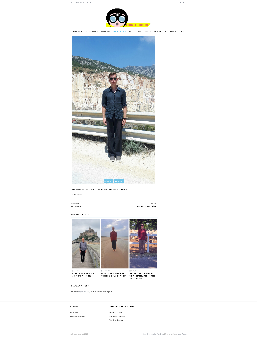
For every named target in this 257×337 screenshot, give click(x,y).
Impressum (74, 312)
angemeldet (82, 292)
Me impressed (119, 32)
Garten (147, 32)
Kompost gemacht (115, 312)
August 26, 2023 (106, 271)
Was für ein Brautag (116, 320)
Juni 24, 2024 (76, 271)
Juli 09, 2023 (134, 271)
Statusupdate (92, 32)
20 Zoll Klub (160, 32)
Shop (182, 32)
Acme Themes (182, 334)
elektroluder (119, 181)
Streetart (105, 32)
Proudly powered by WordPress (153, 334)
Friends (172, 32)
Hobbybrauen (135, 32)
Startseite (77, 32)
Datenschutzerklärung (77, 316)
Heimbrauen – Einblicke (117, 316)
